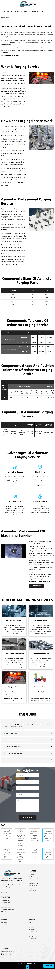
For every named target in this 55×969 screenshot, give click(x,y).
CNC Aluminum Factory (33, 943)
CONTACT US (5, 18)
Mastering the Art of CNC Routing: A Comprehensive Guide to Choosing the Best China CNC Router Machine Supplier (20, 837)
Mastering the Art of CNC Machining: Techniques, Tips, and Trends (48, 853)
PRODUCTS (27, 12)
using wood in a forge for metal (10, 56)
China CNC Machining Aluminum (34, 851)
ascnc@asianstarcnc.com (8, 951)
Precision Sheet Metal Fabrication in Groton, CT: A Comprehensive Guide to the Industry (48, 835)
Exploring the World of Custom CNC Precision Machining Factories (6, 853)
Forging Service (14, 687)
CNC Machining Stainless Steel (7, 909)
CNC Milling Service (40, 620)
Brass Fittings (4, 922)
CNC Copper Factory (33, 941)
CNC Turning (31, 874)
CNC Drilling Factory (33, 936)
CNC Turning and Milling (34, 879)
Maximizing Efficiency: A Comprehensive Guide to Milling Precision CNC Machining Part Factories (20, 855)
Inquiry (49, 966)
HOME (3, 12)
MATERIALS (18, 12)
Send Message (28, 817)
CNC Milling (31, 876)
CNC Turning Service (14, 620)
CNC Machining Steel (5, 907)
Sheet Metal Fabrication (14, 653)
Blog (30, 925)
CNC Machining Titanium (6, 912)
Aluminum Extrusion (41, 653)
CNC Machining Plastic (5, 914)
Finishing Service (41, 687)
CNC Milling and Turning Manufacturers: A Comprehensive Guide (7, 834)
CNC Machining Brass (5, 900)
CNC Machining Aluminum (6, 905)
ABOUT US (35, 12)
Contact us (31, 927)
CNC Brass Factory (32, 934)
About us (31, 922)
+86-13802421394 (7, 954)
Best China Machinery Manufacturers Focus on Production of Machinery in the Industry (34, 835)
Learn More (37, 586)
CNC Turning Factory (33, 929)
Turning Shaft (4, 925)
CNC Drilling (31, 881)
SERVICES (10, 12)
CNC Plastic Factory (33, 938)
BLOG (42, 12)
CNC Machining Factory (34, 931)
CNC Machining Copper (6, 902)
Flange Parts (3, 927)
